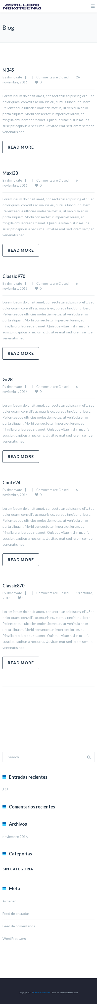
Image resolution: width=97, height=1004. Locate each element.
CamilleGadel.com (41, 992)
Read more (21, 147)
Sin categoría (17, 869)
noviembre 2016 (15, 836)
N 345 (8, 70)
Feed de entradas (16, 913)
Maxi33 (10, 173)
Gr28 (7, 379)
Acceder (9, 901)
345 (5, 789)
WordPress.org (14, 938)
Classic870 (13, 585)
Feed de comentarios (18, 926)
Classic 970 (13, 276)
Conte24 (11, 482)
